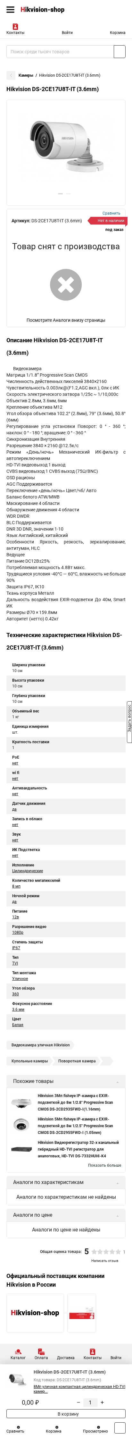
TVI (15, 963)
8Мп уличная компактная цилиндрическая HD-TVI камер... (79, 1389)
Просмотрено (95, 1431)
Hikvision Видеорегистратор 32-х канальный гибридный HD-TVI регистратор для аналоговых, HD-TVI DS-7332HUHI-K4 (78, 1149)
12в (15, 917)
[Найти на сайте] (120, 51)
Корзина (118, 32)
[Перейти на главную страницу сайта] (48, 9)
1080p (17, 932)
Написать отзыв (104, 1261)
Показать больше (104, 1165)
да (14, 809)
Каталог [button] (18, 1358)
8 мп (16, 886)
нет (15, 763)
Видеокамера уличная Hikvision (41, 1045)
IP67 (16, 948)
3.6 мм (18, 1009)
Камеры (26, 75)
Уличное (20, 978)
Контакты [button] (15, 32)
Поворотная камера (77, 1061)
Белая (17, 1025)
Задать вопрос (129, 719)
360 (15, 994)
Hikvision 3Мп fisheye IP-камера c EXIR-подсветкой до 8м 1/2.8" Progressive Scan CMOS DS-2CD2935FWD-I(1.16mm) (75, 1102)
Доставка (66, 1358)
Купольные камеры (30, 1061)
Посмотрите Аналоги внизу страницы (66, 320)
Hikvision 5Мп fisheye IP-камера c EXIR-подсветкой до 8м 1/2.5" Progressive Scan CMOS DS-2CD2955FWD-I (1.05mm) (75, 1126)
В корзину (68, 1414)
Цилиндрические (27, 871)
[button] (60, 193)
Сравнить (15, 1431)
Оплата (41, 1358)
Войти (67, 32)
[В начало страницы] (120, 1428)
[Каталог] (10, 9)
